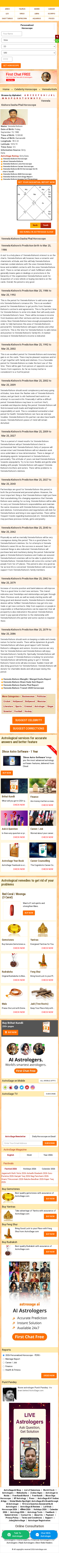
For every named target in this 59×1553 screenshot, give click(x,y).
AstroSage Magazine (15, 1149)
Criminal (28, 706)
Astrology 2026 (17, 1512)
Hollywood (18, 701)
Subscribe (51, 1094)
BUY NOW (7, 773)
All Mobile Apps (48, 1081)
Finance (8, 1366)
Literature (8, 706)
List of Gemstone (32, 1490)
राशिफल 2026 (25, 1509)
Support (49, 1518)
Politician (41, 696)
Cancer (51, 9)
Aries (7, 9)
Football (18, 711)
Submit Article (11, 1515)
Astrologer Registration (39, 1520)
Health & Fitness (13, 1370)
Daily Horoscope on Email (44, 1136)
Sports (18, 706)
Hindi (29, 1155)
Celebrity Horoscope (25, 89)
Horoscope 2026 (9, 1509)
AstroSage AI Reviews (30, 1507)
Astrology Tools (34, 1512)
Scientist (7, 711)
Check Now (19, 805)
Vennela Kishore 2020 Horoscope (17, 174)
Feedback (50, 1512)
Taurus (22, 9)
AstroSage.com (41, 1549)
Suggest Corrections (28, 728)
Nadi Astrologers (26, 1543)
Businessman (28, 696)
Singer (50, 706)
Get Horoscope (11, 65)
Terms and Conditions (32, 1518)
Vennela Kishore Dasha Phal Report (21, 685)
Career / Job (11, 1362)
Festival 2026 (11, 1169)
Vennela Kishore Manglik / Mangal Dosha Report (27, 679)
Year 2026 (48, 1155)
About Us (38, 1515)
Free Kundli (37, 1496)
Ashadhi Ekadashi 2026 (37, 1173)
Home (6, 89)
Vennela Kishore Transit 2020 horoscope (23, 688)
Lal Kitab (47, 1507)
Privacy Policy (12, 1518)
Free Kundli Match (20, 1496)
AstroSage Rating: (10, 156)
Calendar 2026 (48, 1169)
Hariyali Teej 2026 (22, 1176)
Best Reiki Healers (44, 1543)
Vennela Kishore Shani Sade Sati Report (23, 682)
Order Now (48, 1375)
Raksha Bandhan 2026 (34, 1179)
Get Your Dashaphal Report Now (36, 182)
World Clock (48, 1490)
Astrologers (7, 1493)
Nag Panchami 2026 (40, 1176)
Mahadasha (22, 1493)
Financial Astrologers (41, 1540)
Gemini (37, 9)
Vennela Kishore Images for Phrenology (20, 179)
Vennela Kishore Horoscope (15, 159)
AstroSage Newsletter (15, 1136)
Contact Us (26, 1515)
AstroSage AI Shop (12, 1490)
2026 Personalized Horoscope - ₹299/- (23, 1355)
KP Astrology (20, 1498)
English (10, 1155)
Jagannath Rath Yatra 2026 (14, 1173)
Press (31, 1498)
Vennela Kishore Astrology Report (18, 177)
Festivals (9, 1163)
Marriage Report (12, 1359)
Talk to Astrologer (17, 1534)
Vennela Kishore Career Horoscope (18, 166)
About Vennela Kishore (13, 161)
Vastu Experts (23, 1540)
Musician (41, 701)
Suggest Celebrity (28, 720)
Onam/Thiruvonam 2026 (12, 1179)
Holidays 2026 (29, 1169)
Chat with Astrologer (46, 1534)
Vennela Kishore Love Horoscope (17, 164)
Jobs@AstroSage (17, 1520)
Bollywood (30, 701)
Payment (50, 1515)
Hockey (28, 711)
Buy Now (12, 1032)
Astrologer (40, 706)
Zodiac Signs (36, 1493)
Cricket (6, 701)
